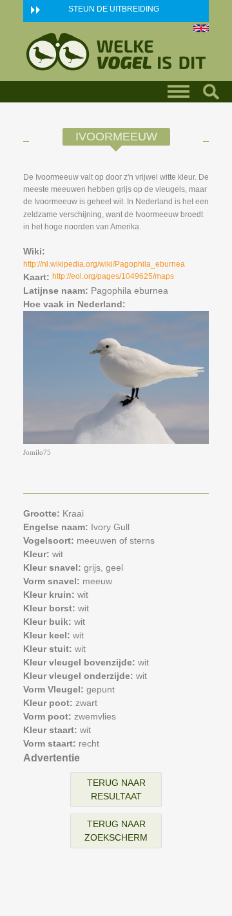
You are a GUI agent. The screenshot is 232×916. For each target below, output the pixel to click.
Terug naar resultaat (116, 789)
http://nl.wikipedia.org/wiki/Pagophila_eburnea (104, 264)
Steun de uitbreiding (113, 9)
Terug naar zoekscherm (116, 831)
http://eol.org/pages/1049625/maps (113, 276)
